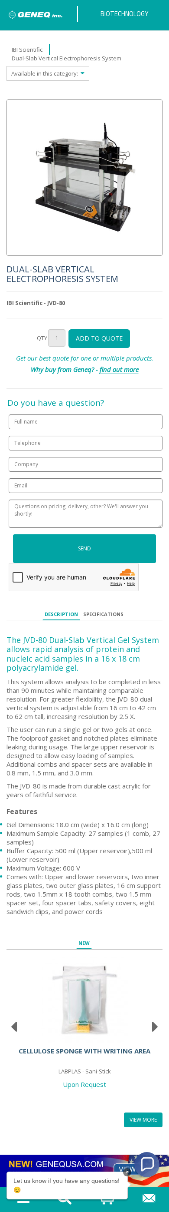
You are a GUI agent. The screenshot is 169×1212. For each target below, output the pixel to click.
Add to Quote (99, 338)
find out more (119, 369)
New (84, 943)
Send (84, 548)
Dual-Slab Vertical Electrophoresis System (66, 58)
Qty (42, 338)
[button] (146, 1164)
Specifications (103, 614)
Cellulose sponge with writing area (84, 1050)
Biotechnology (124, 14)
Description (61, 614)
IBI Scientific (27, 49)
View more (143, 1119)
